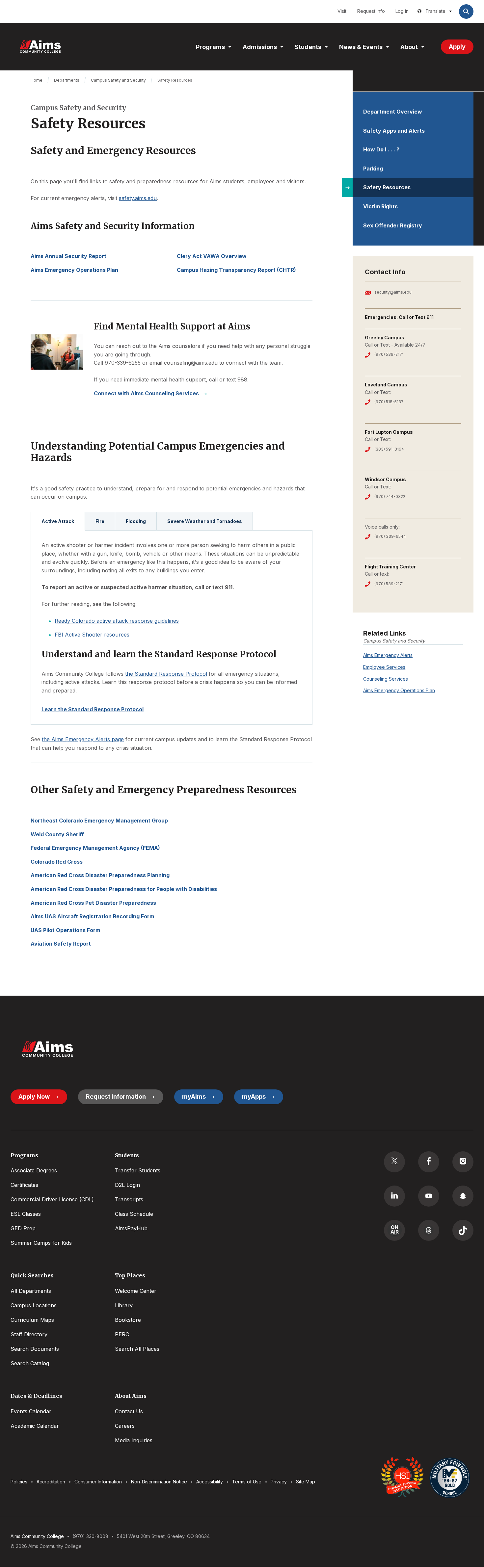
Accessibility (209, 1481)
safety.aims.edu (138, 198)
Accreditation (51, 1481)
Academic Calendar (35, 1426)
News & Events (361, 46)
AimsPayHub (131, 1228)
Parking (373, 168)
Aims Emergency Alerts (388, 655)
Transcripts (129, 1199)
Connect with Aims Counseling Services (146, 393)
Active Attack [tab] (57, 521)
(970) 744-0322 (389, 496)
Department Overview (392, 111)
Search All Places (137, 1348)
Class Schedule (134, 1214)
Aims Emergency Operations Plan (399, 690)
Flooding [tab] (136, 521)
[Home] (40, 46)
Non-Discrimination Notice (159, 1481)
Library (124, 1305)
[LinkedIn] (394, 1196)
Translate (435, 11)
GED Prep (23, 1228)
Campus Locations (34, 1305)
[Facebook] (428, 1161)
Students (308, 46)
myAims (194, 1096)
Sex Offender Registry (392, 225)
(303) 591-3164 (389, 449)
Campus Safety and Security (118, 80)
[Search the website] (466, 11)
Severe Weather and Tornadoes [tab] (204, 521)
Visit (341, 11)
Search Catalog (30, 1363)
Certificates (24, 1185)
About (409, 46)
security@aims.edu (393, 292)
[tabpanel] (171, 627)
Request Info (371, 11)
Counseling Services (385, 679)
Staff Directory (29, 1334)
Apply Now (34, 1096)
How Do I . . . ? (381, 149)
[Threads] (428, 1230)
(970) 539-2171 (389, 354)
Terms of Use (246, 1481)
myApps (254, 1096)
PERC (122, 1334)
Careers (125, 1426)
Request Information (116, 1096)
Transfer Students (137, 1170)
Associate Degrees (34, 1170)
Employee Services (384, 667)
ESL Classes (26, 1214)
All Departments (31, 1291)
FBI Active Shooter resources (92, 634)
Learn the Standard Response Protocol (92, 709)
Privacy (279, 1481)
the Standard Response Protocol (166, 673)
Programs (210, 46)
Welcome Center (135, 1291)
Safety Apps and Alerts (394, 130)
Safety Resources (387, 187)
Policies (19, 1481)
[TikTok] (462, 1230)
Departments (66, 80)
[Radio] (394, 1230)
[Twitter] (394, 1161)
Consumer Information (98, 1481)
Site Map (305, 1481)
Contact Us (129, 1411)
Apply (457, 46)
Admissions (260, 46)
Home (36, 80)
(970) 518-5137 (389, 401)
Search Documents (35, 1348)
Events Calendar (31, 1411)
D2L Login (127, 1185)
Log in (402, 11)
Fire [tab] (99, 521)
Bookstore (128, 1320)
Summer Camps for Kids (41, 1243)
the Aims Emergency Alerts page (83, 739)
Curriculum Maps (32, 1320)
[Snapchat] (462, 1196)
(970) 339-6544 (390, 536)
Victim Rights (380, 206)
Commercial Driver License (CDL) (52, 1199)
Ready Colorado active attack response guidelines (117, 620)
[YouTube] (428, 1196)
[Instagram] (462, 1161)
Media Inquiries (133, 1440)
